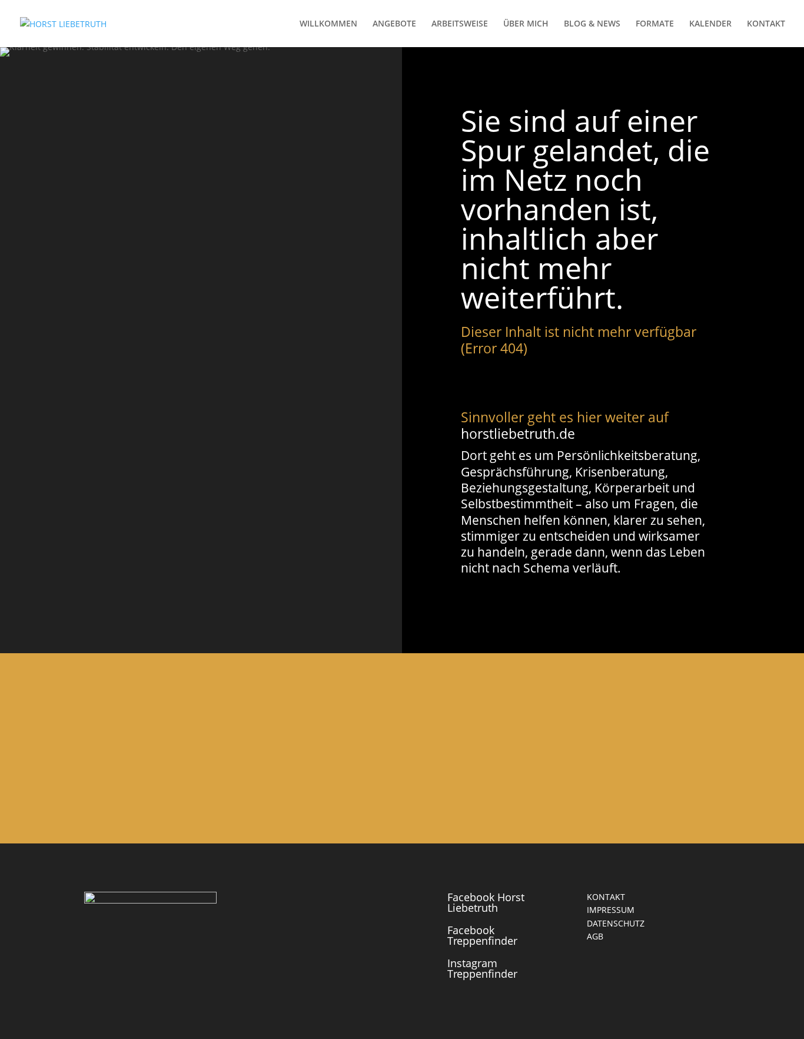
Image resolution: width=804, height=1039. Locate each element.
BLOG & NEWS (592, 24)
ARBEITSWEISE (459, 24)
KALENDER (710, 24)
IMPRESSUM (610, 909)
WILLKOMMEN (328, 24)
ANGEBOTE (394, 24)
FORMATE (655, 24)
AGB (595, 936)
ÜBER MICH (526, 24)
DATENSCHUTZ (615, 923)
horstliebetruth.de (518, 433)
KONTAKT (766, 24)
